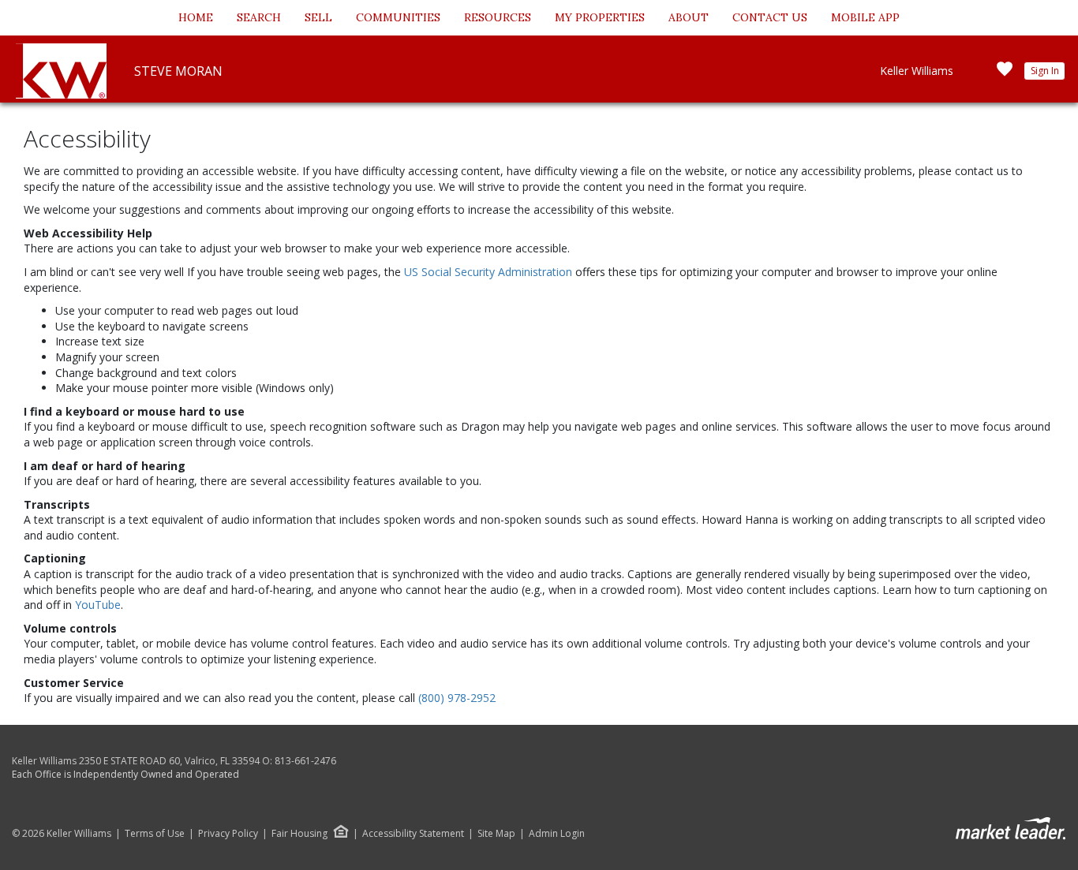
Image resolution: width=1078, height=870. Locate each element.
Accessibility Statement (413, 833)
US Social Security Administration (489, 271)
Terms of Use (155, 833)
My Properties (600, 17)
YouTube (98, 604)
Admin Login (557, 833)
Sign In (1045, 70)
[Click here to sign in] (1004, 73)
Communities (398, 17)
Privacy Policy (228, 833)
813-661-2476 (305, 760)
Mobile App (865, 17)
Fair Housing (299, 833)
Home (195, 17)
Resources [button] (497, 17)
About (688, 17)
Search (259, 17)
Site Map (496, 833)
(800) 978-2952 (457, 697)
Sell (318, 17)
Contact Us (769, 17)
